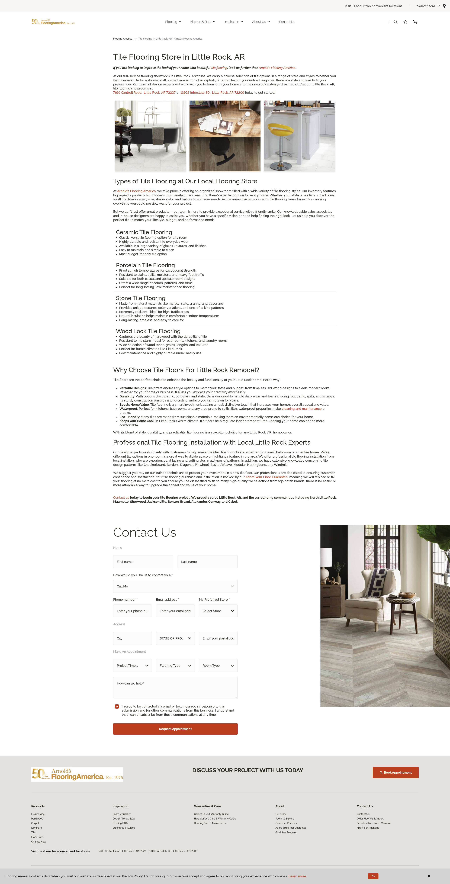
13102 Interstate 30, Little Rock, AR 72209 (212, 92)
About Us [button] (259, 22)
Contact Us (287, 22)
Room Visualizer (122, 814)
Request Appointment (175, 729)
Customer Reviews (286, 823)
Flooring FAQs (120, 823)
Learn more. (297, 876)
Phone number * (125, 599)
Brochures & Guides (124, 827)
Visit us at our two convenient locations (374, 6)
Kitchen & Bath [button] (200, 22)
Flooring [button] (171, 22)
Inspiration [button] (231, 22)
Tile (33, 832)
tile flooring (219, 68)
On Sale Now (38, 841)
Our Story (280, 814)
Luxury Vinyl (38, 814)
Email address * (167, 599)
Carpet (35, 823)
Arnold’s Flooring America (277, 68)
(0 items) (415, 22)
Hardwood (37, 818)
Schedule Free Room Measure (374, 823)
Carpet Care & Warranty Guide (211, 814)
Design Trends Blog (124, 818)
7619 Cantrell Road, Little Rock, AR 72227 (144, 92)
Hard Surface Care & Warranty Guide (215, 818)
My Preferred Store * (214, 599)
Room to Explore (284, 818)
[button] (428, 6)
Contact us (121, 497)
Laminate (36, 827)
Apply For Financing (368, 827)
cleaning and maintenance (302, 408)
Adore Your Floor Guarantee (267, 477)
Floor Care (37, 837)
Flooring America (122, 38)
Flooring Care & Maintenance (210, 823)
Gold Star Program (286, 832)
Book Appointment (398, 772)
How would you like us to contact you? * (143, 575)
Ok (373, 876)
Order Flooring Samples (370, 818)
